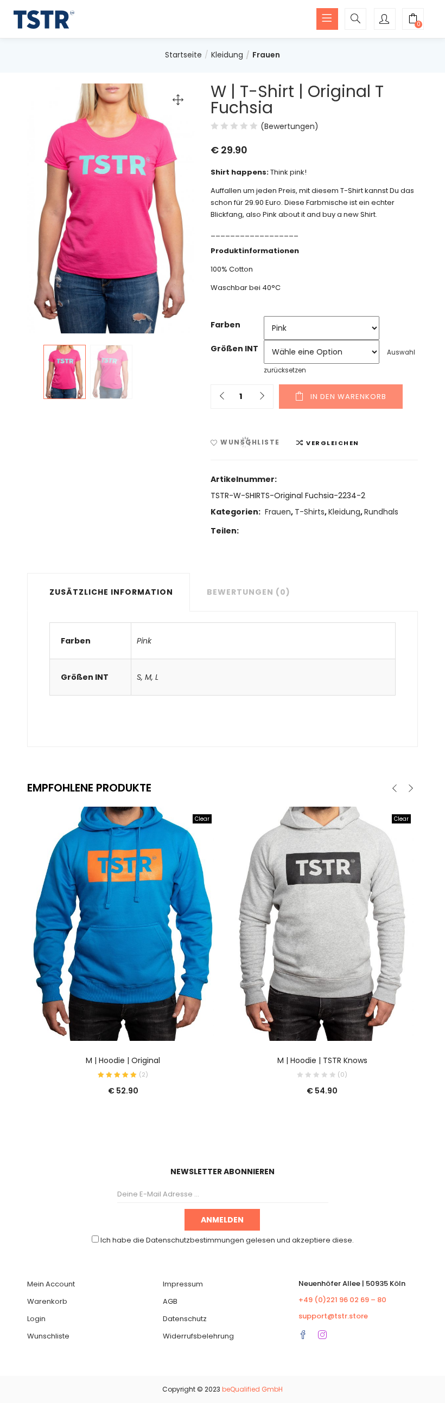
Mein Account (51, 1284)
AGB (170, 1301)
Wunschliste (48, 1336)
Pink (144, 640)
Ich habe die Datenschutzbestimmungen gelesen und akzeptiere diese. (227, 1240)
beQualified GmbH (252, 1389)
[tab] (108, 592)
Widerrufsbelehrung (198, 1336)
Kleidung (227, 54)
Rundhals (381, 511)
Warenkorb (47, 1301)
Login (36, 1319)
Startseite (183, 54)
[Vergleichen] (123, 1025)
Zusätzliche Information (111, 592)
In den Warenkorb (348, 396)
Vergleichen (332, 443)
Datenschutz (185, 1319)
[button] (413, 20)
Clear (202, 819)
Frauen (266, 54)
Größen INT (234, 348)
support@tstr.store (333, 1316)
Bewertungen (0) (248, 592)
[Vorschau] (101, 1025)
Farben (225, 324)
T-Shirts (310, 511)
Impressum (183, 1284)
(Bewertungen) (289, 126)
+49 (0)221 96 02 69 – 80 (342, 1300)
